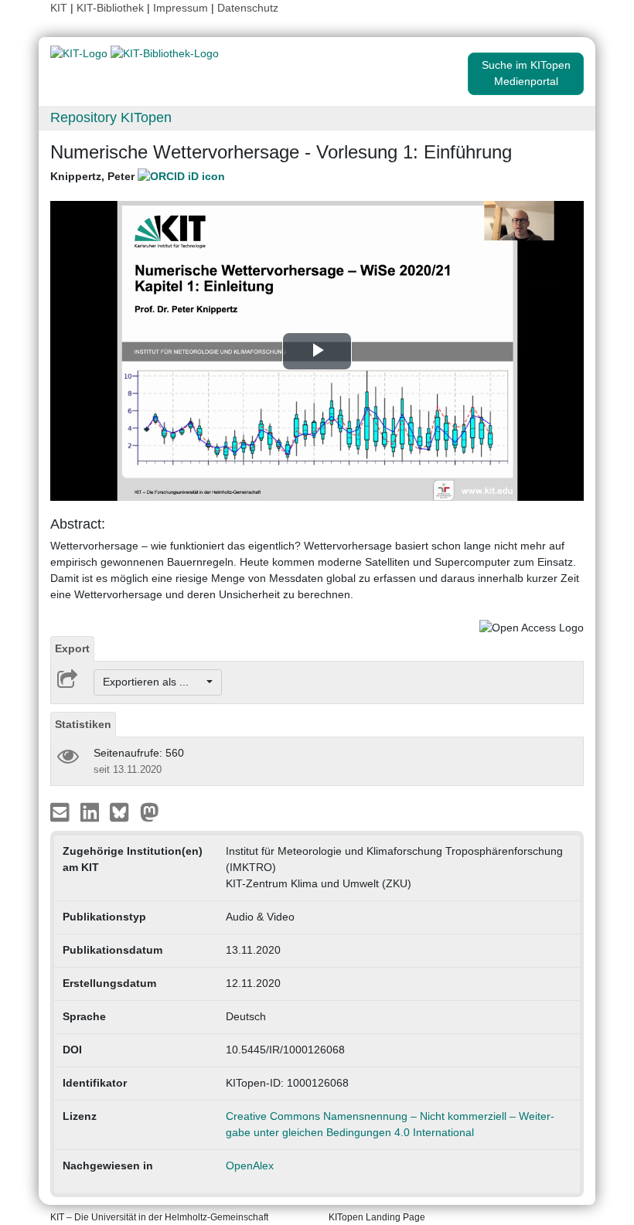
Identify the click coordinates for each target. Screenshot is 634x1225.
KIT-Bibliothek (112, 8)
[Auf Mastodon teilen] (149, 811)
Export (72, 648)
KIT (58, 8)
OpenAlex (250, 1165)
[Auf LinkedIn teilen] (92, 811)
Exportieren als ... (153, 681)
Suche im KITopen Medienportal (526, 73)
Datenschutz (247, 8)
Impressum (180, 8)
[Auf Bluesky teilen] (123, 811)
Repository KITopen (111, 117)
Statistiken (83, 724)
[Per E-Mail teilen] (61, 811)
